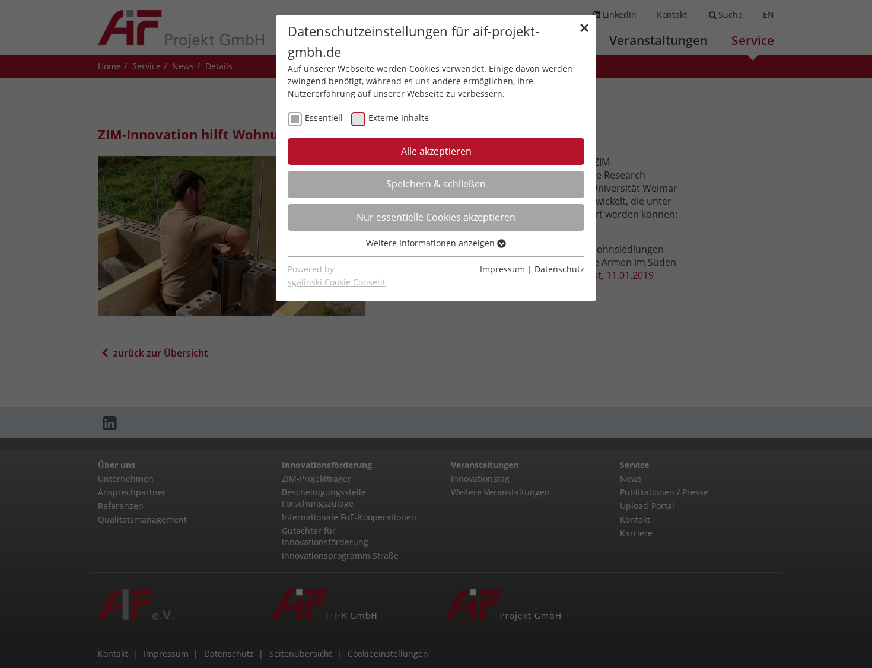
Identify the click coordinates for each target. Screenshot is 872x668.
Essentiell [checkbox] (324, 117)
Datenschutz (559, 269)
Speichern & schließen (436, 183)
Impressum (502, 269)
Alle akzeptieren (436, 151)
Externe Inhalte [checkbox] (398, 117)
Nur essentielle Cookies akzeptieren (436, 217)
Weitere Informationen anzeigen (431, 243)
